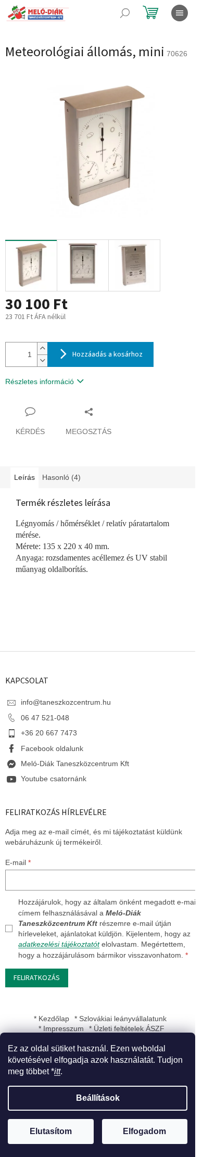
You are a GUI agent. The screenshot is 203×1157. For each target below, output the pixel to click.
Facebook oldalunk (52, 748)
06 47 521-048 (45, 718)
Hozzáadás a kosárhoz (107, 354)
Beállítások (98, 1098)
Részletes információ (39, 381)
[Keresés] (125, 13)
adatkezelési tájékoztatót (58, 944)
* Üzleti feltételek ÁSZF (126, 1028)
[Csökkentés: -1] (42, 360)
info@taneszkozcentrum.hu (66, 702)
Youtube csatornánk (53, 778)
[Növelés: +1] (42, 348)
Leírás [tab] (24, 477)
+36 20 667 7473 (49, 733)
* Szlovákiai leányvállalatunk (120, 1018)
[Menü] (179, 13)
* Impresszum (61, 1028)
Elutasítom (51, 1131)
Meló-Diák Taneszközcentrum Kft (75, 763)
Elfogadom (144, 1131)
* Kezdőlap (51, 1018)
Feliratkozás (37, 978)
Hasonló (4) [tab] (61, 477)
